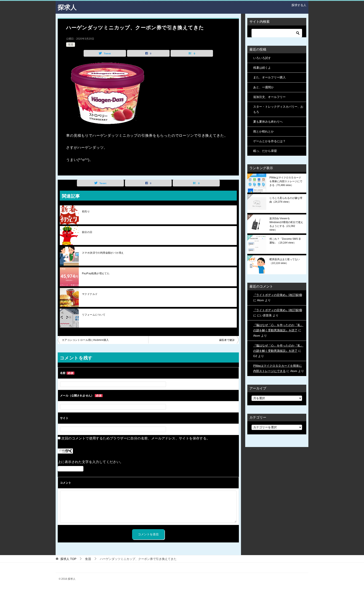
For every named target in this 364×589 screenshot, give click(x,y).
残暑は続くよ (262, 67)
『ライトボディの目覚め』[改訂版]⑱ (277, 295)
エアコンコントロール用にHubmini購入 (85, 340)
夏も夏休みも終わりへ (268, 121)
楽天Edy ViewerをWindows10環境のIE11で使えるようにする (286, 224)
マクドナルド (90, 294)
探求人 (67, 7)
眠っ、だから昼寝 (265, 151)
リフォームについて (94, 314)
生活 (70, 44)
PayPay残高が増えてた (96, 273)
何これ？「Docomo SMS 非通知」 (285, 240)
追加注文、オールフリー (269, 97)
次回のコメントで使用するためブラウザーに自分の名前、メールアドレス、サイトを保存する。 (135, 438)
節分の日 (87, 232)
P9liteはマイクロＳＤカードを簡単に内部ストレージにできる (285, 181)
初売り (86, 211)
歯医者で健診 (227, 340)
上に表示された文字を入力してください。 (90, 462)
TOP (68, 559)
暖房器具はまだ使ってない (284, 261)
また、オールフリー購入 (269, 77)
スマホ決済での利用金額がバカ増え (103, 252)
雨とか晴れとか (263, 131)
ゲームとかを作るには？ (269, 141)
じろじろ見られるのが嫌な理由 (285, 200)
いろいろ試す (262, 58)
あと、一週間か (263, 87)
